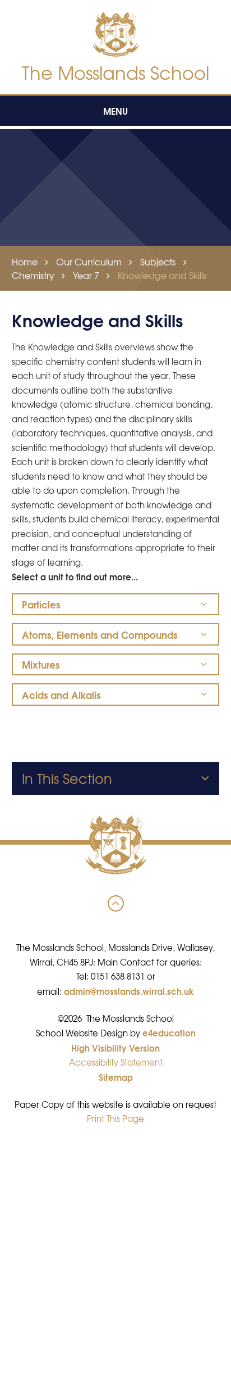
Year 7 (86, 275)
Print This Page (115, 1118)
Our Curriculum (89, 261)
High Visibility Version (115, 1047)
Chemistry (33, 275)
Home (25, 261)
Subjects (157, 261)
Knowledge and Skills (162, 275)
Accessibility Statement (116, 1062)
